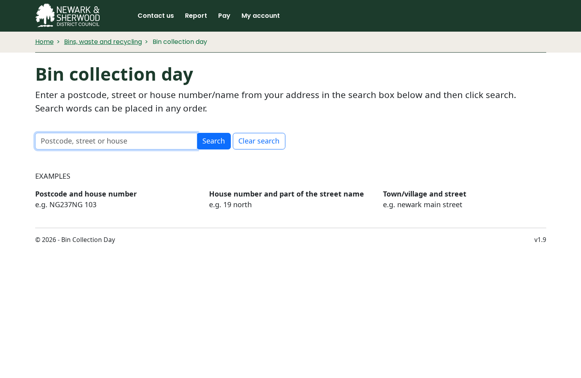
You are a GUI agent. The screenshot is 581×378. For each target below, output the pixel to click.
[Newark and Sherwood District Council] (67, 15)
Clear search (258, 141)
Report (196, 15)
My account (260, 15)
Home (44, 41)
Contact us (156, 15)
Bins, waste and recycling (103, 41)
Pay (224, 15)
